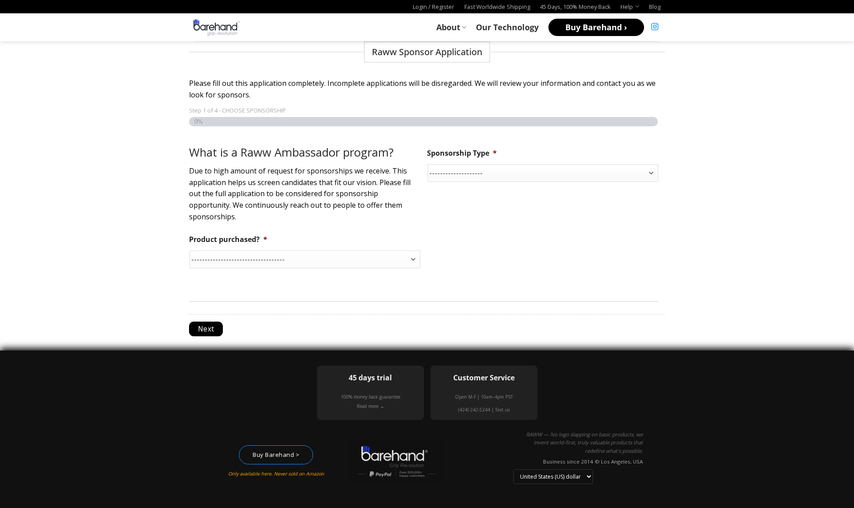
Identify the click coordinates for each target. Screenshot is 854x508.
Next (206, 329)
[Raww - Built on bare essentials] (216, 27)
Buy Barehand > (276, 455)
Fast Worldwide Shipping (497, 7)
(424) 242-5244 (474, 410)
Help (626, 7)
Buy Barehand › (596, 27)
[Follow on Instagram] (654, 27)
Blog (655, 7)
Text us (502, 410)
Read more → (370, 406)
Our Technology (507, 27)
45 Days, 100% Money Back (575, 7)
